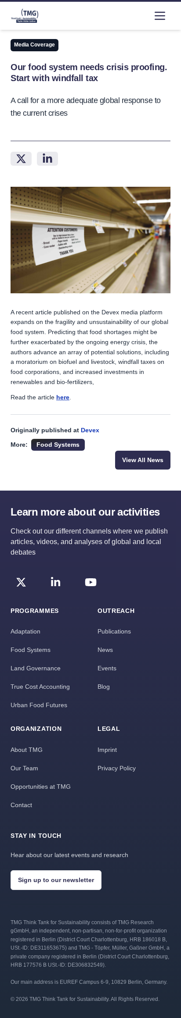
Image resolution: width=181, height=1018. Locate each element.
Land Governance (36, 668)
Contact (21, 804)
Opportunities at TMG (41, 786)
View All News (142, 459)
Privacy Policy (117, 768)
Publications (114, 631)
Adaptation (25, 631)
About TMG (27, 749)
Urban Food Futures (39, 704)
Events (107, 668)
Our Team (24, 768)
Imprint (107, 749)
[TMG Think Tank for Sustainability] (25, 16)
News (105, 649)
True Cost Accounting (40, 686)
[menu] (159, 15)
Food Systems (31, 649)
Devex (90, 430)
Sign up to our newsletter (56, 879)
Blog (104, 686)
